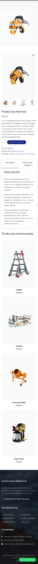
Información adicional (28, 164)
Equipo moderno (9, 522)
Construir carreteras (28, 518)
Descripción (10, 162)
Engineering (11, 40)
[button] (27, 560)
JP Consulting (20, 558)
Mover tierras (8, 515)
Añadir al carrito (17, 142)
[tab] (10, 164)
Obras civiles (25, 515)
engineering (30, 154)
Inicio (3, 40)
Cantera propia (8, 518)
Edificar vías (25, 522)
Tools (22, 151)
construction (20, 154)
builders (12, 154)
